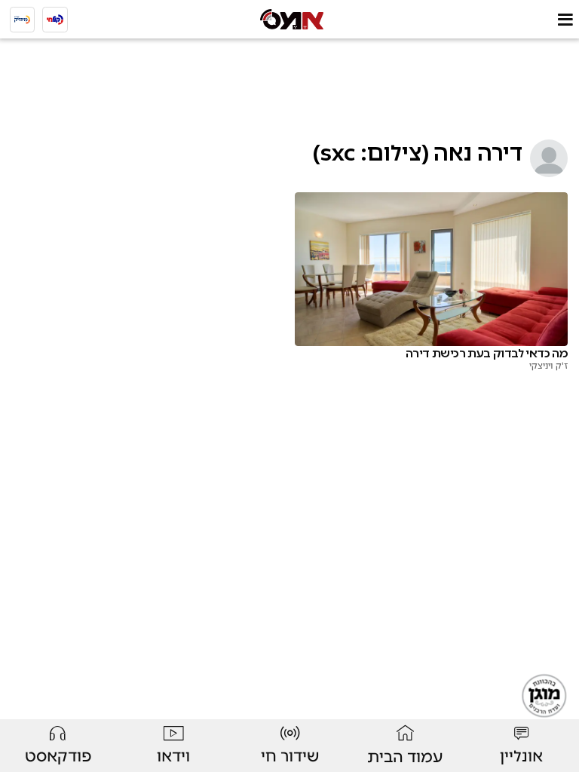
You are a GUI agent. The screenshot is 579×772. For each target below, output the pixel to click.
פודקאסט (58, 755)
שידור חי (290, 755)
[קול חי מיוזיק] (22, 19)
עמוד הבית (405, 756)
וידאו (173, 755)
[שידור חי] (55, 19)
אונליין (521, 755)
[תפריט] (565, 19)
